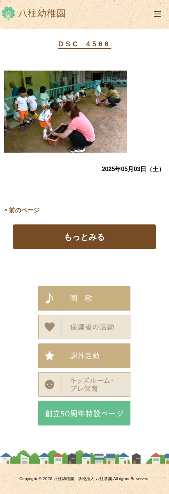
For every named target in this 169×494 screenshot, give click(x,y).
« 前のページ (22, 209)
